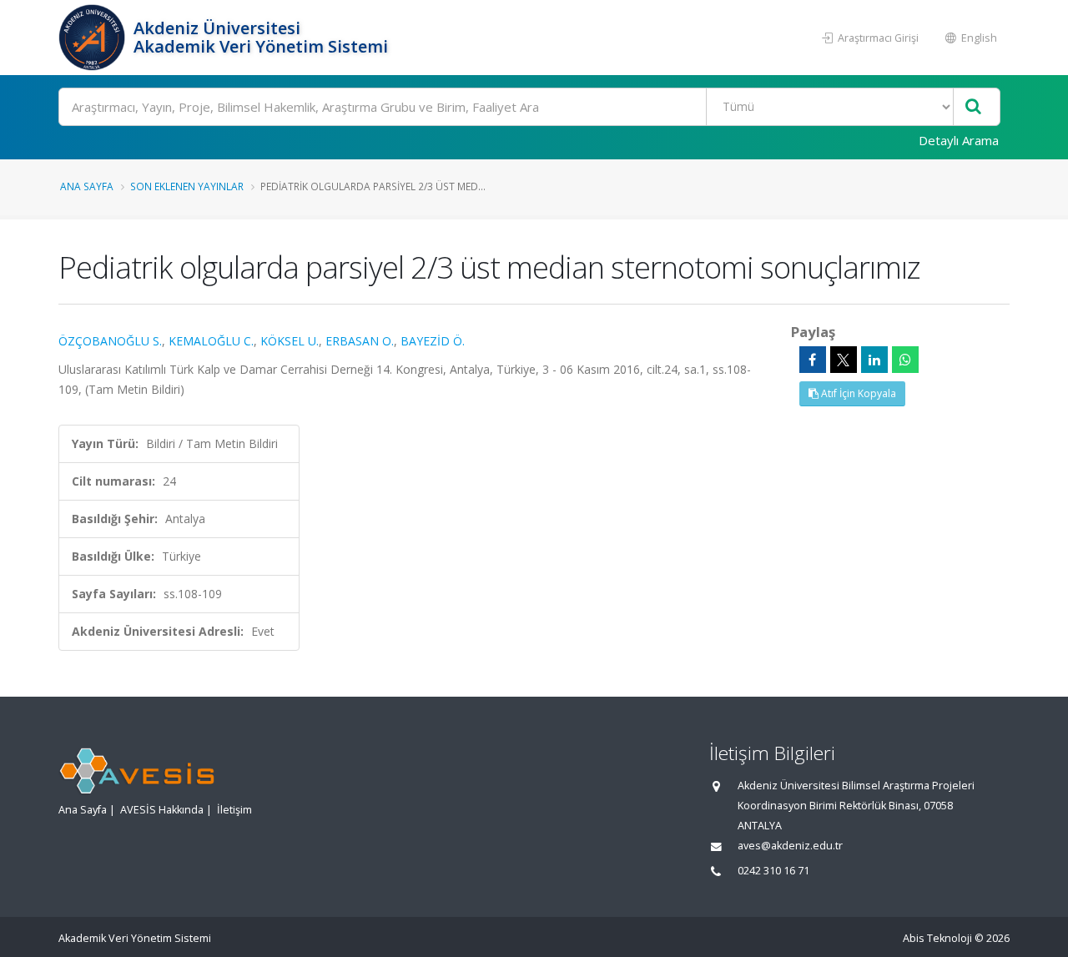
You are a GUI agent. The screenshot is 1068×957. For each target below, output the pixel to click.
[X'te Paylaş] (843, 359)
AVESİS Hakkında (162, 810)
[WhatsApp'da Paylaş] (905, 359)
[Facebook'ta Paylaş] (812, 359)
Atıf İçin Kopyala (857, 393)
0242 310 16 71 (773, 871)
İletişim (234, 810)
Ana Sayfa (86, 186)
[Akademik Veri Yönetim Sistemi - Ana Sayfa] (93, 37)
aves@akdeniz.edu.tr (790, 846)
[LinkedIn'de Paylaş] (874, 359)
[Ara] (973, 107)
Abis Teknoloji (937, 938)
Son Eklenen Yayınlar (187, 186)
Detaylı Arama (959, 140)
